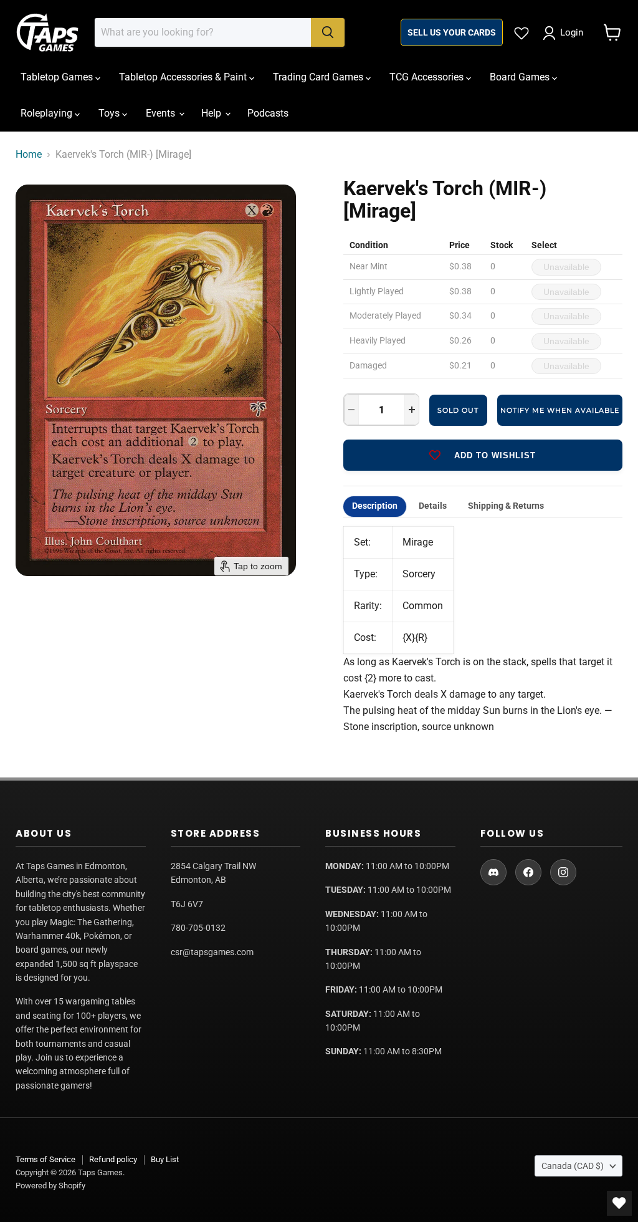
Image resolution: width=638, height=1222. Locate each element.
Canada (572, 1166)
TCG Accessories (427, 77)
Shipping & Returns (506, 506)
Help (212, 113)
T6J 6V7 (187, 904)
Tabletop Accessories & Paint (184, 77)
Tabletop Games (58, 77)
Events (162, 113)
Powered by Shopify (50, 1185)
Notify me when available (559, 410)
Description (375, 506)
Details (433, 506)
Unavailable (566, 267)
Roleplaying (48, 113)
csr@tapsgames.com (212, 952)
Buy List (165, 1159)
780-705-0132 (198, 928)
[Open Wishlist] (619, 1203)
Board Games (521, 77)
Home (29, 154)
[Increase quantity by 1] (412, 410)
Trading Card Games (319, 77)
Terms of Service (45, 1159)
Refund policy (113, 1159)
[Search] (328, 32)
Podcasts (267, 113)
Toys (110, 113)
